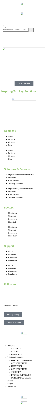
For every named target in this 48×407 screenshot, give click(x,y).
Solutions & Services (15, 357)
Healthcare (12, 213)
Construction (13, 180)
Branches (12, 254)
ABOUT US (16, 348)
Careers (11, 142)
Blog (10, 145)
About (10, 136)
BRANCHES (16, 354)
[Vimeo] (36, 291)
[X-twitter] (14, 291)
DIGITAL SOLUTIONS (21, 375)
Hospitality (12, 222)
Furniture (12, 178)
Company (11, 345)
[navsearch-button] (4, 26)
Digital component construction (21, 175)
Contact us (12, 257)
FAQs (10, 251)
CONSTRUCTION (19, 369)
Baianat (15, 305)
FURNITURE (16, 366)
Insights (10, 384)
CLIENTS (15, 351)
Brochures (12, 260)
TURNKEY (16, 372)
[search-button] (31, 30)
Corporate (12, 216)
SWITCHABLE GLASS (21, 378)
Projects (11, 139)
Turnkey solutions (15, 183)
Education (12, 219)
